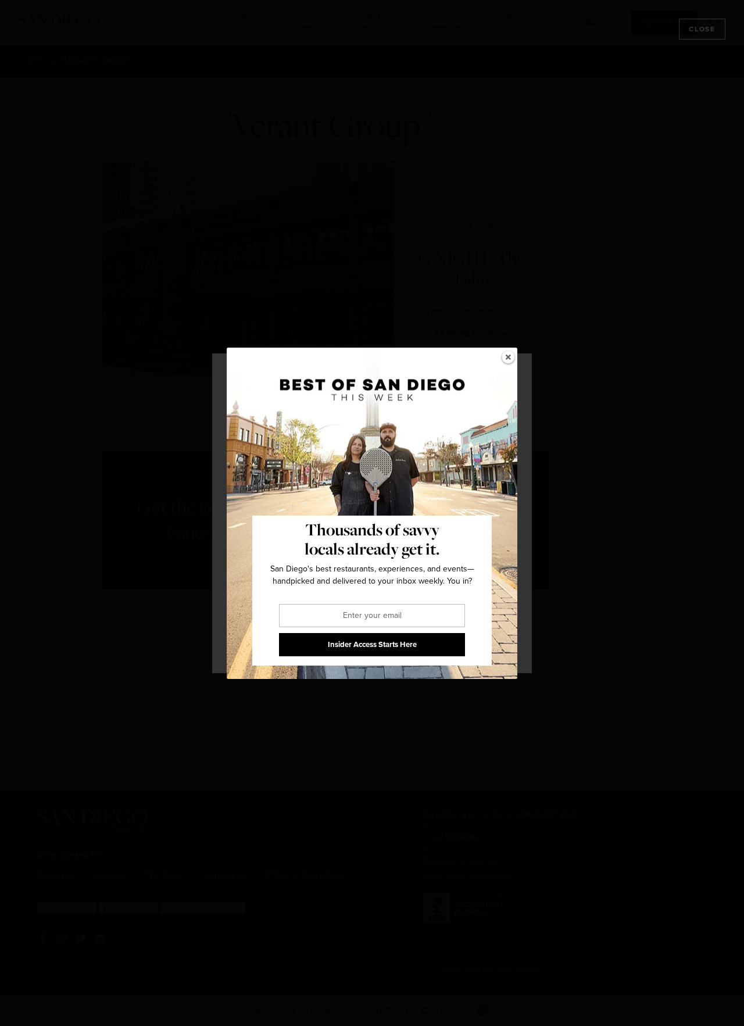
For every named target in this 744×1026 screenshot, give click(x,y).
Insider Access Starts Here (372, 644)
